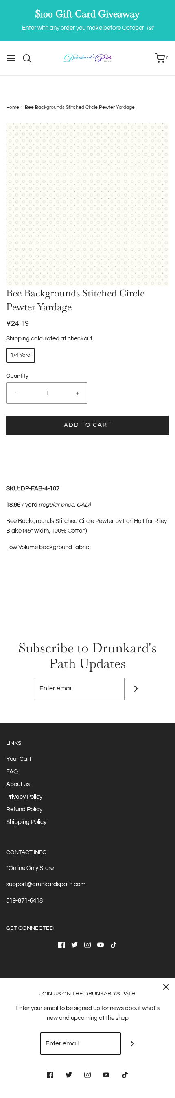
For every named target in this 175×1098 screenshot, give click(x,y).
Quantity (17, 376)
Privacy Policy (24, 797)
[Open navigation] (11, 58)
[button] (87, 204)
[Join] (136, 689)
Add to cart (88, 425)
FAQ (12, 772)
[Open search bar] (30, 58)
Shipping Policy (26, 822)
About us (18, 784)
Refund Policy (24, 809)
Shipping (18, 339)
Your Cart (18, 759)
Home (12, 107)
